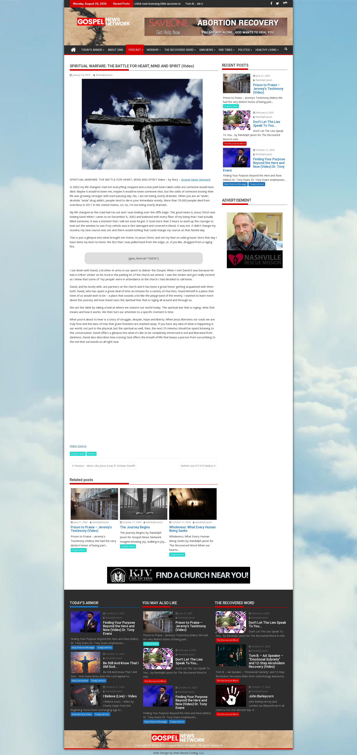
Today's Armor (257, 184)
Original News (78, 453)
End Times (225, 50)
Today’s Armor (91, 50)
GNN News (206, 50)
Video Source (78, 446)
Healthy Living (266, 50)
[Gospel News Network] (73, 49)
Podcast (135, 50)
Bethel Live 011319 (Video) (197, 466)
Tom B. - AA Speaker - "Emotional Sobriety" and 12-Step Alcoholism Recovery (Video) (188, 3)
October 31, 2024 (264, 150)
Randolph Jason (104, 75)
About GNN (115, 50)
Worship (153, 50)
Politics (244, 50)
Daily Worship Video (82, 714)
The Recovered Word (179, 50)
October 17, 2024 (131, 522)
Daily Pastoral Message (235, 184)
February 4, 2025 (264, 112)
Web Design (161, 753)
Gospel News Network (195, 179)
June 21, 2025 (80, 522)
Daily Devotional (80, 680)
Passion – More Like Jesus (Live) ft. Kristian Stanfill (104, 466)
